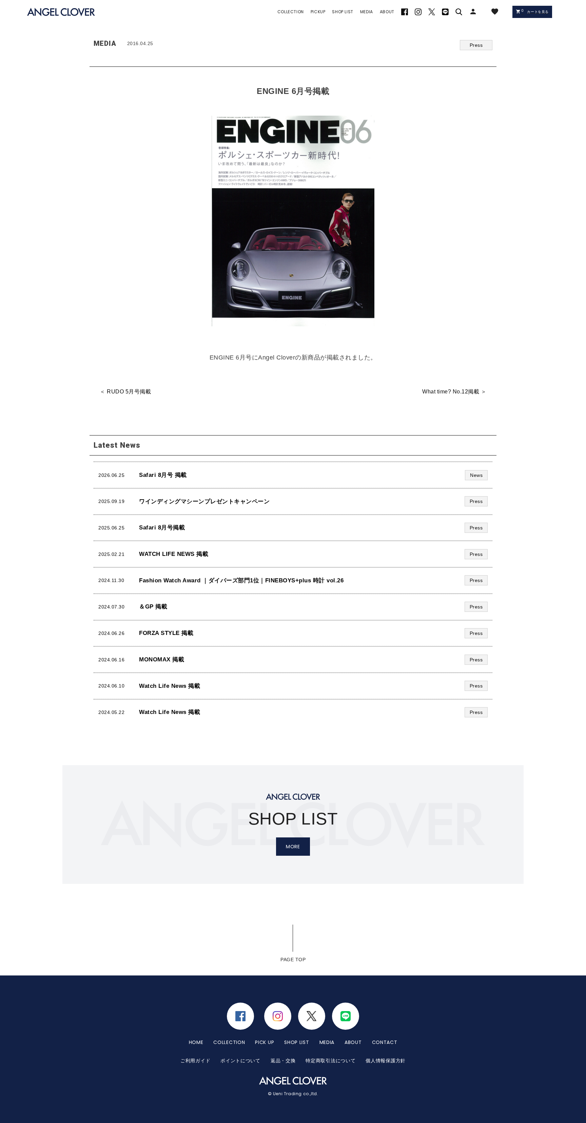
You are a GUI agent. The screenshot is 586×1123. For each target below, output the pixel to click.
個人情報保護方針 (386, 1060)
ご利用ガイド (195, 1060)
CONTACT (384, 1042)
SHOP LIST (296, 1042)
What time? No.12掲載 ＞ (454, 391)
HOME (196, 1042)
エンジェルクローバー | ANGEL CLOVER (61, 12)
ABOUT (353, 1042)
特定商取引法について (330, 1060)
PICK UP (264, 1042)
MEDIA (327, 1042)
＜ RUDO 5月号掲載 (125, 391)
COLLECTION (229, 1042)
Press (476, 45)
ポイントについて (240, 1060)
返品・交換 (283, 1060)
